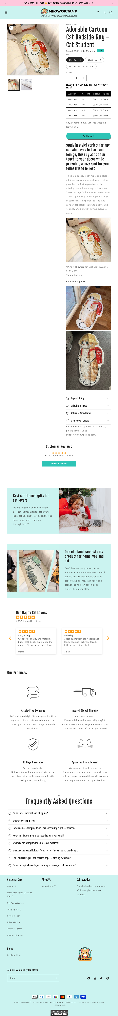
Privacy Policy (13, 922)
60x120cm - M (94, 60)
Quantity (69, 72)
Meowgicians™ (49, 886)
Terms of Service (14, 928)
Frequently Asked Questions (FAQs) (20, 894)
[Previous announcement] (5, 3)
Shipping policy (60, 1005)
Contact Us (12, 886)
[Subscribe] (56, 978)
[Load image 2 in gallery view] (26, 85)
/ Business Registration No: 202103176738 (47, 1002)
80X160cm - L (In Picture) (81, 66)
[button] (6, 12)
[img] (60, 617)
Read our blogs (14, 955)
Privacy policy (84, 1002)
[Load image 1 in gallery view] (13, 85)
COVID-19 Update (15, 935)
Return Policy (13, 915)
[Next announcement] (112, 3)
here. (82, 894)
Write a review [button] (58, 463)
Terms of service (98, 1002)
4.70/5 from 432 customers (30, 621)
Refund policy (70, 1002)
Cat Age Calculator (16, 903)
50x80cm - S (75, 60)
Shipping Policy (14, 909)
